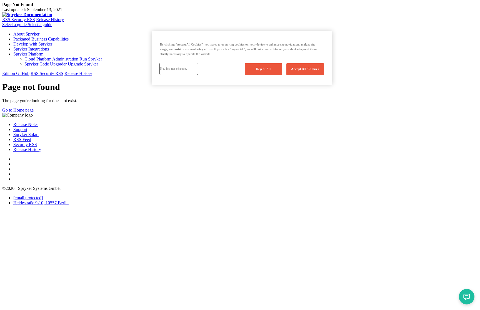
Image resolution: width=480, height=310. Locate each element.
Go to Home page (18, 110)
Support (20, 129)
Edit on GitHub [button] (15, 73)
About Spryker (26, 34)
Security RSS (23, 19)
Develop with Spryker (32, 44)
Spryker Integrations (31, 49)
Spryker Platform (28, 54)
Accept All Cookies (305, 68)
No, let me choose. (173, 68)
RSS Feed (22, 139)
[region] (242, 58)
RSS (6, 19)
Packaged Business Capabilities (41, 39)
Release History (50, 19)
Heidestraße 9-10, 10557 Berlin (41, 202)
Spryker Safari (26, 134)
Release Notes (25, 124)
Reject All (263, 68)
